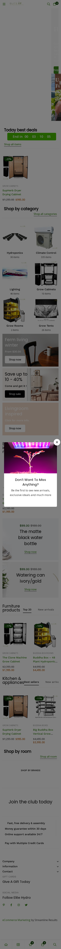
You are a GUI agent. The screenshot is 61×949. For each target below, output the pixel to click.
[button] (57, 442)
